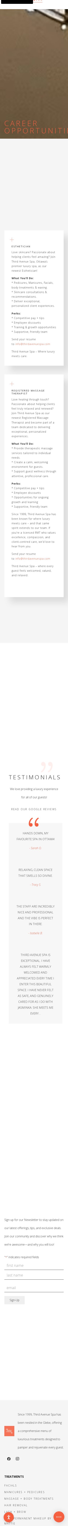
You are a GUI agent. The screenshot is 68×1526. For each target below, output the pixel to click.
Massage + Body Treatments (29, 1498)
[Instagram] (17, 1458)
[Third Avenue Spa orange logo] (9, 1431)
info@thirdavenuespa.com (32, 344)
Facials (10, 1485)
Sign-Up (14, 1300)
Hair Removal (16, 1505)
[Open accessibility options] (9, 1517)
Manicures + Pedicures (24, 1492)
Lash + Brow (15, 1512)
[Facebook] (8, 1458)
